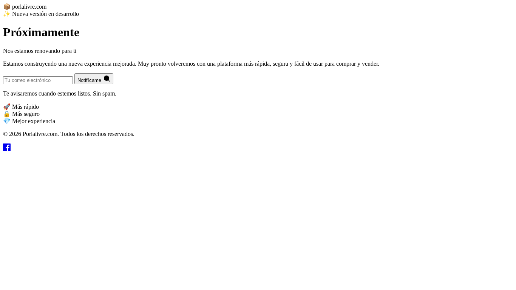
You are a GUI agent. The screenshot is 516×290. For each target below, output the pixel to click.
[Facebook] (7, 149)
